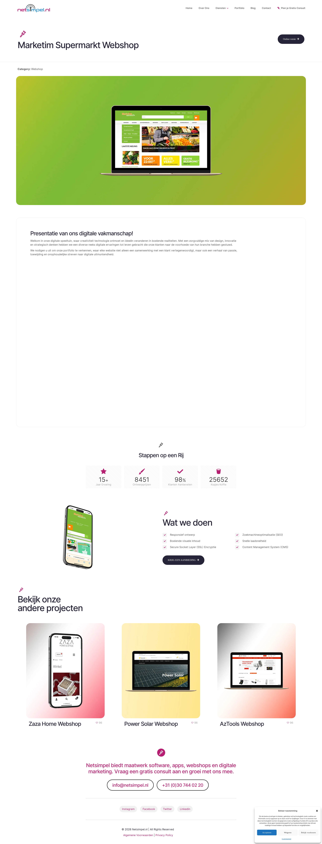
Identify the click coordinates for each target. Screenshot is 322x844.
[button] (317, 811)
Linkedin (185, 809)
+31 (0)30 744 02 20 (182, 785)
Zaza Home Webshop (55, 723)
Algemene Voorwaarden (138, 835)
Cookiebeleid (286, 839)
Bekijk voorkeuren (308, 833)
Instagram (128, 809)
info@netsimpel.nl (130, 785)
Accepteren (266, 833)
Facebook (149, 809)
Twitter (167, 809)
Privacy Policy (164, 835)
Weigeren (287, 833)
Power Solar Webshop (151, 723)
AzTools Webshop (242, 723)
